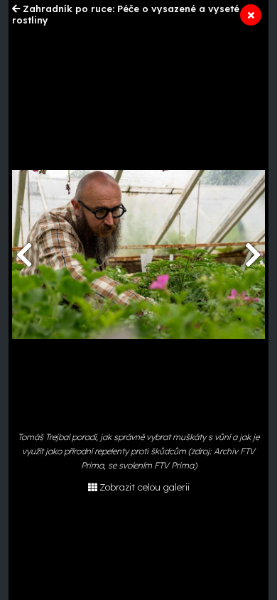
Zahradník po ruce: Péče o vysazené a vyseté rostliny (125, 14)
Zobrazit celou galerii (144, 487)
